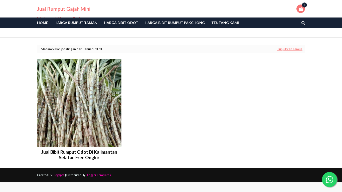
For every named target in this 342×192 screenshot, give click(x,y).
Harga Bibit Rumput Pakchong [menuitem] (175, 22)
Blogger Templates (98, 175)
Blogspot (58, 175)
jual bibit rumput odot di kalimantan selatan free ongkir (79, 154)
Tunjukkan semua (289, 49)
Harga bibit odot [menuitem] (121, 22)
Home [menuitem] (42, 22)
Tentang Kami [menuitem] (225, 22)
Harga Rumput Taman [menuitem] (76, 22)
